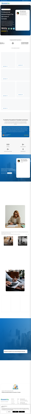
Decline (15, 411)
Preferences (9, 411)
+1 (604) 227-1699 (4, 0)
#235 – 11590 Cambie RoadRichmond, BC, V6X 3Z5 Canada (24, 400)
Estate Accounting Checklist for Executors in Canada (11, 392)
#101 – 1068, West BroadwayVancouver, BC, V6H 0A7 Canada (24, 403)
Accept (21, 411)
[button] (1, 131)
